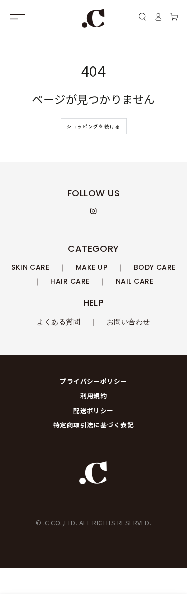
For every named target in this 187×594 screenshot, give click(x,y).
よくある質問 (58, 322)
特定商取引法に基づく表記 (93, 424)
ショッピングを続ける (94, 126)
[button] (142, 16)
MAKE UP (91, 267)
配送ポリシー (93, 410)
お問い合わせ (128, 322)
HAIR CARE (69, 281)
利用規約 (93, 395)
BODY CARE (155, 267)
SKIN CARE (30, 267)
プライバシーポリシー (93, 381)
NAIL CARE (134, 281)
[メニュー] (18, 16)
